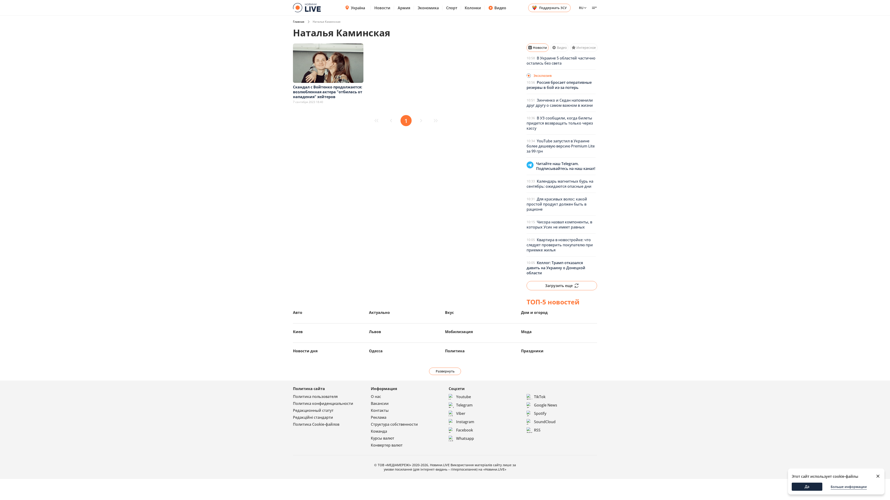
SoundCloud (545, 421)
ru (581, 8)
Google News (545, 405)
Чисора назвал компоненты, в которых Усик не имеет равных (559, 224)
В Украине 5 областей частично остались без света (561, 61)
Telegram (464, 405)
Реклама (378, 417)
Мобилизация (459, 331)
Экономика (428, 7)
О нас (376, 396)
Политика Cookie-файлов (316, 424)
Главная (298, 22)
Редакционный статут (313, 410)
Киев (298, 331)
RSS (537, 430)
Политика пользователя (315, 396)
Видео (500, 7)
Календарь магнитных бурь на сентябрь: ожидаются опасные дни (560, 184)
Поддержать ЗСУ (553, 8)
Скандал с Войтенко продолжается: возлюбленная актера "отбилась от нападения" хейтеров (327, 91)
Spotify (540, 413)
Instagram (465, 421)
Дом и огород (534, 312)
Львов (375, 331)
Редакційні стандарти (313, 417)
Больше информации (849, 486)
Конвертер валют (387, 445)
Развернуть (445, 371)
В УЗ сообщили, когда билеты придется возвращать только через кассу (560, 123)
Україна (358, 7)
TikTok (540, 396)
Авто (297, 312)
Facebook (464, 430)
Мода (526, 331)
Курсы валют (382, 438)
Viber (460, 413)
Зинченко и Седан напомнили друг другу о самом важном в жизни (560, 103)
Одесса (376, 350)
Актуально (379, 312)
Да (807, 486)
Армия (404, 7)
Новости (382, 7)
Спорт (451, 7)
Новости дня (305, 350)
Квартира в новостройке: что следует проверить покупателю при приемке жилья (560, 245)
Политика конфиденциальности (323, 403)
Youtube (463, 396)
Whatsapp (465, 438)
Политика (455, 350)
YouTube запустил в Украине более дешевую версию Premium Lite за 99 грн (561, 146)
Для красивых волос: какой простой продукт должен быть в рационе (557, 204)
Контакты (380, 410)
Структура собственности (394, 424)
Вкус (449, 312)
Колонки (473, 7)
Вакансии (380, 403)
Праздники (532, 350)
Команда (379, 431)
